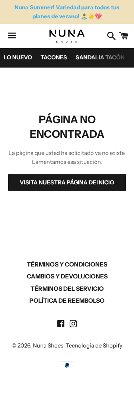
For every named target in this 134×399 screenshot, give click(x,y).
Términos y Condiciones (67, 264)
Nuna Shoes (48, 345)
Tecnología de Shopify (94, 345)
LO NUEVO (18, 57)
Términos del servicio (67, 288)
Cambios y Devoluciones (67, 276)
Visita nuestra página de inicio (67, 182)
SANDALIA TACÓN (100, 57)
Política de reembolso (67, 300)
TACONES (54, 57)
